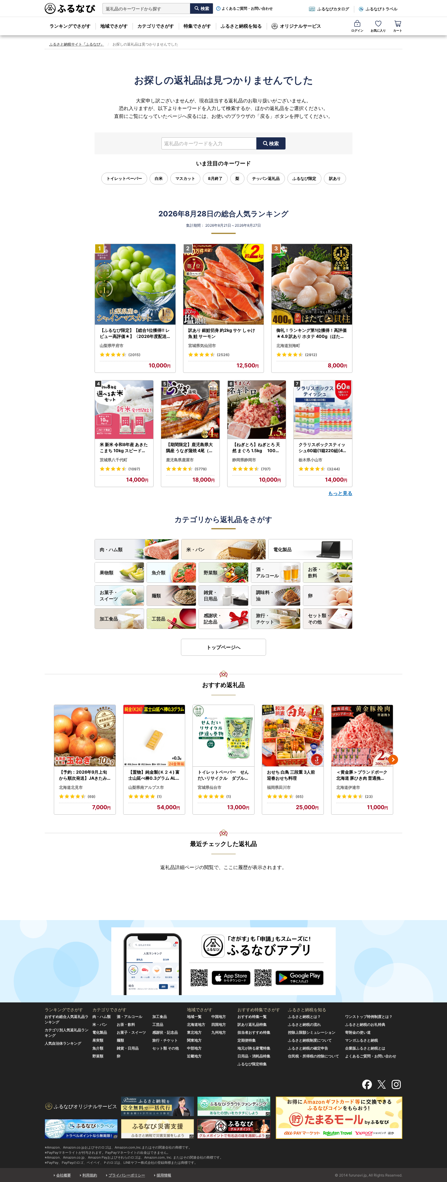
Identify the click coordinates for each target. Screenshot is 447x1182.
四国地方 (218, 1024)
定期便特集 (246, 1040)
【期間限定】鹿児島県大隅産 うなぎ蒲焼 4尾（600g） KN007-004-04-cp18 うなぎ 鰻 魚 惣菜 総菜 (190, 447)
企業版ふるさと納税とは (365, 1048)
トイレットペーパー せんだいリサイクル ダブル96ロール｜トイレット (223, 775)
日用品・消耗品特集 (253, 1056)
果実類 (97, 1040)
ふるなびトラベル (381, 8)
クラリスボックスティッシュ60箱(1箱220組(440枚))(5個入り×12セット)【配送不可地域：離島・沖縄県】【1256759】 (323, 447)
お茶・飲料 (315, 572)
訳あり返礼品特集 (252, 1024)
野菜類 (210, 573)
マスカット (185, 178)
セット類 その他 (165, 1048)
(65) (299, 796)
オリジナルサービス (300, 26)
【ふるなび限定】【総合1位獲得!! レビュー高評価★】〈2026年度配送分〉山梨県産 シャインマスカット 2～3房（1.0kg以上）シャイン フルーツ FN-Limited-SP (135, 333)
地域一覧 (194, 1016)
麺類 (156, 596)
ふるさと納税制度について (310, 1040)
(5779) (201, 469)
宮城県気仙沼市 (202, 345)
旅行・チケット (265, 619)
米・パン (195, 549)
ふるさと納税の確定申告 (308, 1048)
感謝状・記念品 (213, 619)
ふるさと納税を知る (241, 26)
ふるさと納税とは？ (304, 1016)
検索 (274, 143)
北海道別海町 (288, 345)
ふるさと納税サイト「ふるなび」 (76, 44)
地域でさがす (114, 26)
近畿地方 (194, 1056)
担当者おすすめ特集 (253, 1032)
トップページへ (223, 647)
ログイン (357, 30)
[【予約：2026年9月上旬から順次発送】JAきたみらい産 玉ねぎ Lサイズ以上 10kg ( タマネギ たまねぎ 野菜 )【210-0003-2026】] (85, 736)
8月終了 (215, 178)
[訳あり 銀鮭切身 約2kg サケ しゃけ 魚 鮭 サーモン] (223, 284)
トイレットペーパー (124, 178)
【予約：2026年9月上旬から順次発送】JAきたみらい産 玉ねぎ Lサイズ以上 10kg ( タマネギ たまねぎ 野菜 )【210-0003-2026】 (84, 775)
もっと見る (340, 493)
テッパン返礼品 (266, 178)
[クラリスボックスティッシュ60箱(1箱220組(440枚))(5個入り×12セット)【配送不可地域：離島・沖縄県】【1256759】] (323, 409)
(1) (159, 796)
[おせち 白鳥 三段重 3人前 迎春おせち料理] (293, 736)
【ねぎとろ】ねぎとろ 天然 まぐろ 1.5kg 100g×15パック (256, 447)
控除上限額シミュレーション (311, 1032)
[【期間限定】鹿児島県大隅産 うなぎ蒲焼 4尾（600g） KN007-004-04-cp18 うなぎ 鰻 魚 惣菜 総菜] (190, 409)
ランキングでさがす (70, 26)
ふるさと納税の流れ (304, 1024)
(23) (369, 796)
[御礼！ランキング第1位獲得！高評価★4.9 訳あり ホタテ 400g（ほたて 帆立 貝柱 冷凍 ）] (312, 284)
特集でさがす (197, 26)
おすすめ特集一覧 (252, 1016)
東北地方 (194, 1032)
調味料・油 (265, 595)
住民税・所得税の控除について (313, 1056)
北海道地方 (196, 1024)
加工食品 (109, 619)
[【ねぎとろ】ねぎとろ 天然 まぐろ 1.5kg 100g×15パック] (256, 409)
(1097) (134, 469)
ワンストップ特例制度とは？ (369, 1016)
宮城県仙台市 (209, 787)
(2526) (223, 354)
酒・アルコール (267, 572)
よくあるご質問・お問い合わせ (247, 8)
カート (397, 30)
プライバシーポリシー (127, 1175)
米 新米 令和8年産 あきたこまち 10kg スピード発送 (124, 447)
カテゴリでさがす (155, 26)
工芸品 (158, 619)
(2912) (311, 354)
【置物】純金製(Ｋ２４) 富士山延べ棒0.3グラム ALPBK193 (154, 775)
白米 (159, 178)
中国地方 (218, 1016)
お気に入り (378, 30)
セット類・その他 (319, 619)
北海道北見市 (71, 787)
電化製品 (282, 549)
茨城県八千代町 (113, 459)
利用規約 (89, 1175)
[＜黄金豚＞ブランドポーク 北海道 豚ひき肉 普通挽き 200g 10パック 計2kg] (362, 736)
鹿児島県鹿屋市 (180, 459)
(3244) (333, 469)
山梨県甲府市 (111, 345)
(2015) (134, 354)
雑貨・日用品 (210, 595)
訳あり (335, 178)
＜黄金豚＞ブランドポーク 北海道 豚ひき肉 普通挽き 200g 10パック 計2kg (361, 775)
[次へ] (393, 760)
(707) (266, 469)
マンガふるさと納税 (361, 1040)
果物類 (106, 573)
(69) (91, 796)
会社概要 (63, 1175)
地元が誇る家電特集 (253, 1048)
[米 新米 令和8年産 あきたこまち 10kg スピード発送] (124, 409)
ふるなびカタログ (333, 8)
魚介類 (158, 573)
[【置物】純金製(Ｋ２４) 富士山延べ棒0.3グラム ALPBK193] (154, 736)
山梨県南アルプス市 (146, 787)
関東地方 (194, 1040)
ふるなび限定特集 (252, 1064)
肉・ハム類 (111, 549)
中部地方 (194, 1048)
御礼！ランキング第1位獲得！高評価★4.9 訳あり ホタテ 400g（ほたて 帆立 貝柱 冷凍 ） (311, 333)
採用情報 (164, 1175)
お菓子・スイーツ (109, 595)
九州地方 (218, 1032)
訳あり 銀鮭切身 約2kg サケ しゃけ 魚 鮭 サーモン (221, 333)
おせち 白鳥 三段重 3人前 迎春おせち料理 (291, 775)
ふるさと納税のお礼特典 (365, 1024)
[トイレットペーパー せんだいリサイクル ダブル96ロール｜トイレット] (223, 736)
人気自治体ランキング (63, 1043)
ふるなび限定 (304, 178)
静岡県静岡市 (244, 459)
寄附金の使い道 (358, 1032)
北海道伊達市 (348, 787)
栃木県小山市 (310, 459)
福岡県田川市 (279, 787)
